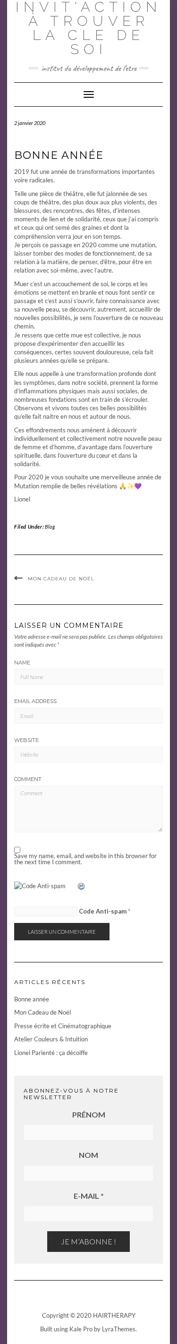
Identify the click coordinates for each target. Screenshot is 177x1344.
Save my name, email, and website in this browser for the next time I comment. (85, 859)
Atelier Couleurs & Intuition (51, 1039)
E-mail (89, 1195)
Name (22, 662)
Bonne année (31, 999)
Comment (28, 779)
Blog (50, 527)
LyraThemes (118, 1329)
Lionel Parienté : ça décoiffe (51, 1052)
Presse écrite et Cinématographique (62, 1026)
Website (26, 740)
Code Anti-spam (102, 911)
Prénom (88, 1114)
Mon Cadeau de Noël (61, 579)
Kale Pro (81, 1329)
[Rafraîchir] (81, 886)
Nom (88, 1154)
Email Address (35, 701)
